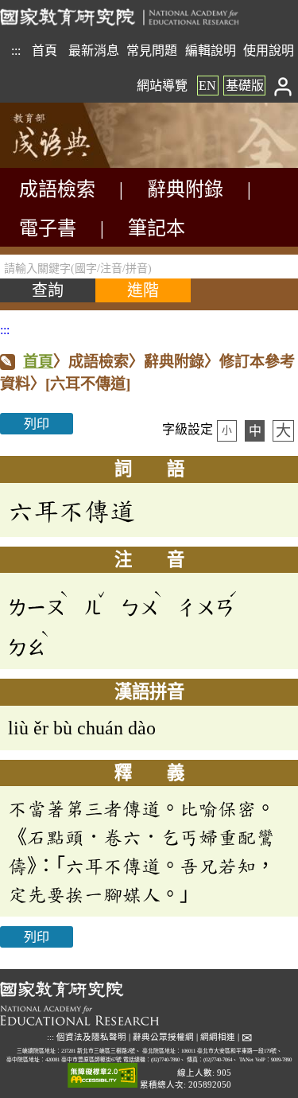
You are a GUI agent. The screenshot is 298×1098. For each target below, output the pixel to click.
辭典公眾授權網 (163, 1037)
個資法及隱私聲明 (91, 1037)
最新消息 (93, 50)
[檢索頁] (79, 163)
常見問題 (151, 50)
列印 (36, 423)
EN (207, 85)
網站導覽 (162, 85)
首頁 (44, 50)
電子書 (47, 228)
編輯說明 (210, 50)
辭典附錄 (185, 189)
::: (16, 50)
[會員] (283, 85)
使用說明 (268, 50)
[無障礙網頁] (102, 1076)
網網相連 (217, 1037)
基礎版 (245, 85)
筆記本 (156, 228)
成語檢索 (57, 189)
